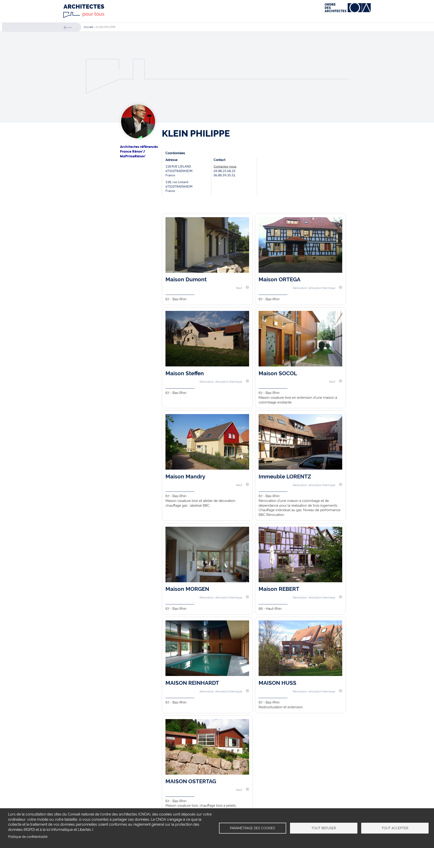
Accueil (88, 27)
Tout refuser (323, 828)
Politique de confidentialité (27, 837)
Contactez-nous (225, 166)
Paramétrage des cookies (252, 828)
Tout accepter (395, 828)
